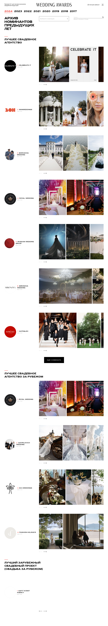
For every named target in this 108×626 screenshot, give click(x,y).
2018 (64, 11)
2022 (28, 11)
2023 (18, 11)
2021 (37, 11)
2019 (55, 11)
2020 (46, 11)
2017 (73, 11)
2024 (8, 11)
